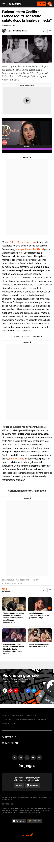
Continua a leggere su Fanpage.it (27, 490)
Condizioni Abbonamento (25, 719)
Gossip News (35, 580)
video (20, 583)
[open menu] (3, 4)
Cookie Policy (7, 719)
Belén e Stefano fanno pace (23, 242)
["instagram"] (10, 690)
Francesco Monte (22, 580)
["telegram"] (33, 690)
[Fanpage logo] (14, 3)
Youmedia (5, 715)
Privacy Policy (31, 715)
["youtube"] (16, 690)
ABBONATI (42, 3)
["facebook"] (28, 690)
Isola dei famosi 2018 (9, 583)
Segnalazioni (17, 715)
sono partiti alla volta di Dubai (30, 249)
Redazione (42, 719)
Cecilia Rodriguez (8, 580)
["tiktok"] (5, 690)
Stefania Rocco (20, 31)
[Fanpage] (27, 766)
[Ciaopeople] (27, 835)
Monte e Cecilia (16, 458)
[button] (49, 31)
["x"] (22, 690)
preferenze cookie (9, 723)
